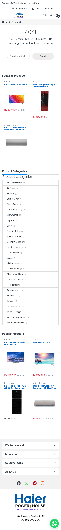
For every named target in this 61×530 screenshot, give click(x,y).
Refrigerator (13, 285)
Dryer (9, 225)
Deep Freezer (14, 209)
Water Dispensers (15, 322)
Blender (11, 193)
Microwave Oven (15, 274)
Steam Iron (12, 295)
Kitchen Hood (13, 263)
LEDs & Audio (9, 82)
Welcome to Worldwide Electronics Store (20, 3)
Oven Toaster (13, 279)
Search (44, 15)
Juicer (10, 258)
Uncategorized (14, 306)
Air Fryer (11, 188)
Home (5, 22)
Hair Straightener (15, 247)
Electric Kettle (13, 231)
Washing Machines (16, 317)
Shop (37, 8)
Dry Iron (11, 220)
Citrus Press (12, 204)
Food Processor (14, 236)
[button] (54, 523)
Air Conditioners (11, 125)
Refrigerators (38, 82)
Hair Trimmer (13, 252)
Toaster (10, 301)
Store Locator (21, 8)
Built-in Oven (13, 199)
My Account (53, 8)
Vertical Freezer (14, 311)
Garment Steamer (15, 241)
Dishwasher (12, 215)
